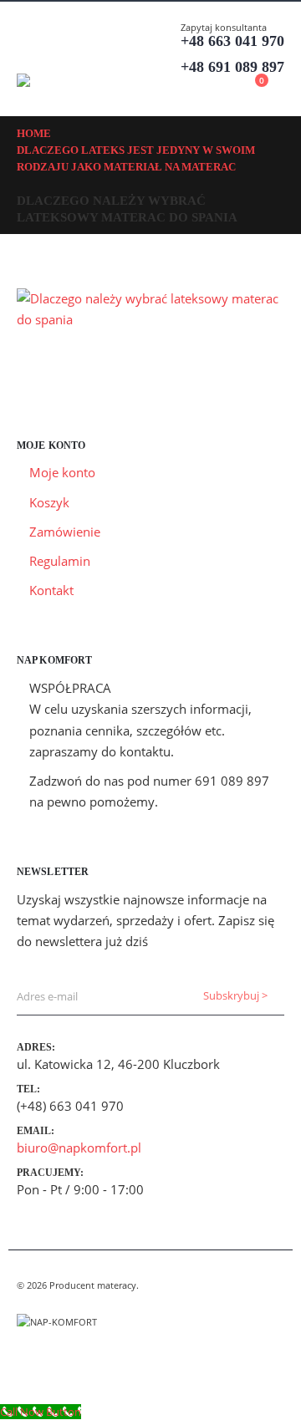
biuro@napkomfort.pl (79, 1147)
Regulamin (59, 560)
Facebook (30, 1362)
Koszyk (49, 502)
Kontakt (51, 590)
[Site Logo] (63, 80)
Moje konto (62, 472)
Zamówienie (64, 531)
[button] (32, 52)
